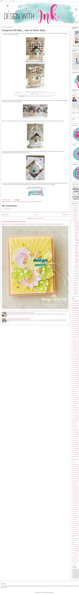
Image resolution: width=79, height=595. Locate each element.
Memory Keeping (75, 466)
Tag (73, 542)
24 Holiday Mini (75, 365)
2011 (75, 289)
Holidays (29, 201)
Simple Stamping (75, 523)
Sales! (73, 519)
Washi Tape (74, 560)
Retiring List (74, 511)
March (76, 275)
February (77, 276)
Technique (74, 544)
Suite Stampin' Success (37, 201)
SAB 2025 (74, 515)
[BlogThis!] (15, 199)
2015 (75, 282)
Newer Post (5, 214)
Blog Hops (74, 395)
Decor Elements (75, 415)
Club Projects (75, 409)
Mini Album (74, 468)
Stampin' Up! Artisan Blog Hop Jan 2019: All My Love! (18, 318)
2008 (75, 294)
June (76, 270)
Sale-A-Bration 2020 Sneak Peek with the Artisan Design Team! (21, 312)
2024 (75, 208)
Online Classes (75, 486)
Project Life (74, 503)
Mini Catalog (74, 470)
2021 (75, 213)
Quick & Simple (75, 509)
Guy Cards (74, 436)
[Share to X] (16, 199)
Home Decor (74, 448)
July (76, 268)
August (76, 266)
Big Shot (74, 391)
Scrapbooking (75, 521)
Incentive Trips (75, 452)
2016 (75, 280)
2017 (75, 220)
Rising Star (74, 513)
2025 (75, 207)
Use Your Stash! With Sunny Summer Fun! (14, 221)
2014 (75, 283)
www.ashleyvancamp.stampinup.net (37, 188)
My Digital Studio (75, 476)
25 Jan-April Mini (75, 373)
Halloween (74, 440)
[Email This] (14, 199)
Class (73, 405)
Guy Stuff (74, 438)
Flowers (73, 426)
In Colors (74, 450)
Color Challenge (75, 411)
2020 (75, 215)
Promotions (74, 505)
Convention (74, 413)
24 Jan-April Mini (75, 367)
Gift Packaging (24, 201)
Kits (73, 462)
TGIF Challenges (75, 546)
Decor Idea (74, 417)
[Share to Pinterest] (19, 199)
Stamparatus (74, 533)
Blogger (52, 592)
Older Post (65, 214)
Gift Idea (74, 428)
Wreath (73, 562)
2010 (75, 290)
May (76, 271)
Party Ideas (74, 497)
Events (73, 421)
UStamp (73, 556)
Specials (74, 529)
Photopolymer (75, 499)
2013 (75, 285)
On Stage (74, 484)
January (76, 278)
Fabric (73, 423)
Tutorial (73, 552)
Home (35, 214)
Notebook (74, 482)
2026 (75, 205)
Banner (73, 389)
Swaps (73, 540)
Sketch (73, 527)
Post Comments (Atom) (38, 218)
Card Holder (74, 397)
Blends (73, 393)
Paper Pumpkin (75, 494)
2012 (75, 287)
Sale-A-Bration (75, 517)
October (76, 225)
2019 (75, 217)
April (76, 273)
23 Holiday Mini (75, 361)
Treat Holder (74, 550)
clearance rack (75, 407)
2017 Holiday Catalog (10, 201)
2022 (75, 212)
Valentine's (74, 558)
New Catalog (74, 480)
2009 (75, 292)
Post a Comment (7, 208)
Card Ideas (74, 399)
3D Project (17, 201)
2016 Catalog (75, 303)
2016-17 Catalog (75, 310)
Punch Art (74, 507)
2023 (75, 210)
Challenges (74, 401)
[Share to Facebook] (17, 199)
